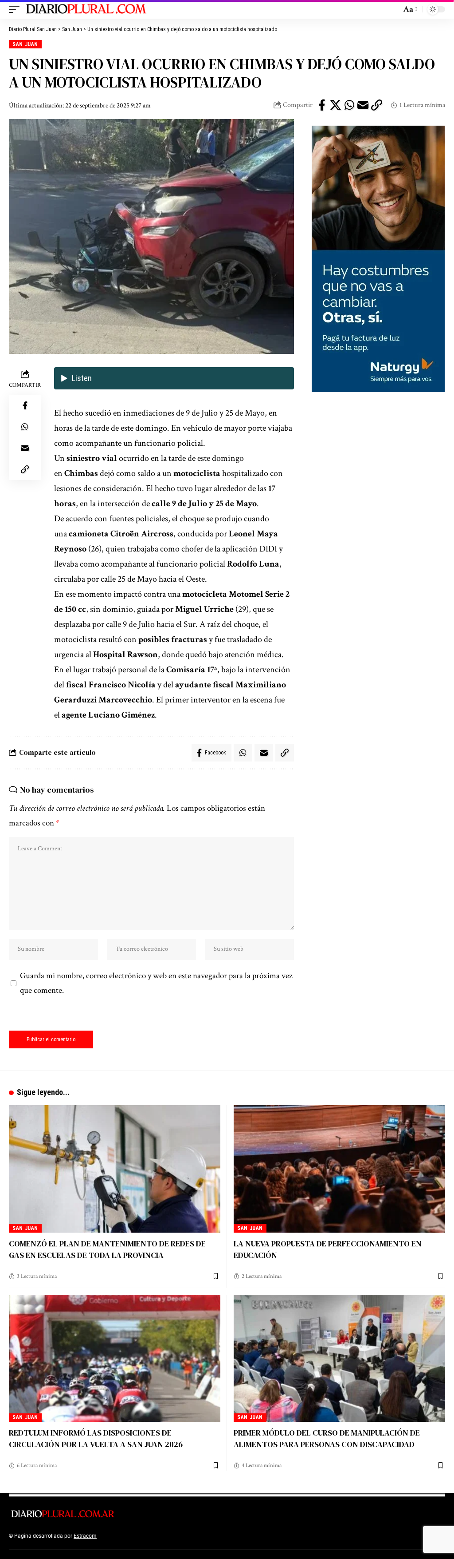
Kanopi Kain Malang (174, 1536)
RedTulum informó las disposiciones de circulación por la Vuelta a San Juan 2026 (96, 1438)
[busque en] (392, 9)
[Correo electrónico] (363, 105)
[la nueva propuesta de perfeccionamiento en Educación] (339, 1168)
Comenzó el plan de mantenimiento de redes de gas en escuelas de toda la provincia (107, 1249)
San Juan (25, 44)
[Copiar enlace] (377, 105)
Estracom (85, 1536)
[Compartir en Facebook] (322, 105)
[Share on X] (335, 105)
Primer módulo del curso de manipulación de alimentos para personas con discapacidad (327, 1438)
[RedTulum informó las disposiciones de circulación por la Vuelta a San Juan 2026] (114, 1358)
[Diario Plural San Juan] (86, 9)
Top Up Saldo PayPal (123, 1536)
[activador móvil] (16, 9)
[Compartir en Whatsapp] (349, 105)
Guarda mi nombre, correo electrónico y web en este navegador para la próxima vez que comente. (156, 983)
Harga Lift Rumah (221, 1536)
